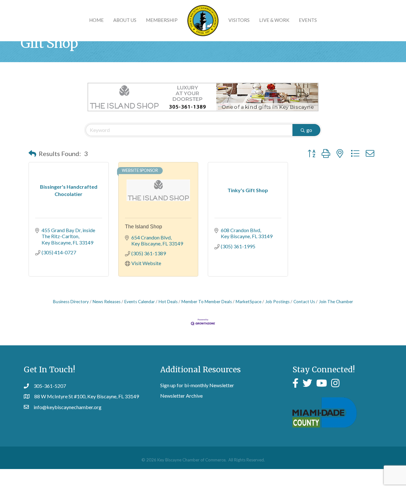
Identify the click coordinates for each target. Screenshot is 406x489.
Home (96, 20)
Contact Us (304, 301)
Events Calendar (139, 301)
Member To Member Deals (206, 301)
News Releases (107, 301)
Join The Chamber (336, 301)
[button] (32, 153)
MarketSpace (248, 301)
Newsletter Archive (181, 396)
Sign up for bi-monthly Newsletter (197, 385)
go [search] (309, 130)
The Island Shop (143, 226)
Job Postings (277, 301)
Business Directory (71, 301)
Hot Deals (168, 301)
